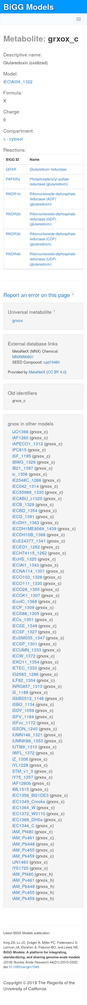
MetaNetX (37, 372)
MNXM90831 (23, 356)
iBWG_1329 (24, 462)
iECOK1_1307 (26, 595)
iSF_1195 (22, 456)
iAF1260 (21, 437)
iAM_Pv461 (24, 837)
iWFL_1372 (24, 753)
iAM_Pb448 (24, 844)
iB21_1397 (23, 468)
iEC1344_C (24, 825)
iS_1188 (20, 692)
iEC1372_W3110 (29, 813)
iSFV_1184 (23, 716)
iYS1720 (21, 868)
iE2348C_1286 (27, 480)
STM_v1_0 (23, 771)
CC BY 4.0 (56, 372)
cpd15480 (52, 362)
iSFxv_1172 (24, 722)
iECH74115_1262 (30, 553)
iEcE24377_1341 (29, 541)
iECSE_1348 (25, 625)
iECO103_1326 (27, 577)
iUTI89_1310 (25, 746)
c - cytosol (13, 139)
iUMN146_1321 (28, 734)
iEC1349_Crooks (29, 801)
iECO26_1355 (26, 589)
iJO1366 (21, 431)
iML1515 (21, 789)
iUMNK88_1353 (28, 740)
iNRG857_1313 (28, 686)
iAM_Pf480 (23, 831)
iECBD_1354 (25, 510)
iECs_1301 (23, 619)
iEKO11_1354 (26, 662)
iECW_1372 (24, 656)
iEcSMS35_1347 (29, 637)
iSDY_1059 (23, 710)
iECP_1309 (23, 607)
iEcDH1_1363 (26, 522)
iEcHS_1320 (25, 559)
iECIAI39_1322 (18, 81)
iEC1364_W (24, 807)
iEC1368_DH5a (28, 819)
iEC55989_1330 (28, 492)
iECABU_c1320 (28, 498)
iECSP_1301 (25, 644)
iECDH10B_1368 (29, 534)
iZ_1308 (20, 759)
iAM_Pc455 (24, 850)
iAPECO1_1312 (28, 443)
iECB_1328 (23, 504)
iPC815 (20, 449)
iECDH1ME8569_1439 (35, 528)
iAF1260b (22, 783)
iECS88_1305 (26, 613)
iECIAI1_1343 (26, 565)
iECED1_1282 (26, 547)
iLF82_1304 (24, 680)
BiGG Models (28, 6)
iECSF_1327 (25, 631)
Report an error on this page (37, 295)
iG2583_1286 (26, 674)
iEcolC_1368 (25, 601)
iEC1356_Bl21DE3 (31, 795)
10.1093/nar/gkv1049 (23, 966)
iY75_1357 (23, 777)
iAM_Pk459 (24, 856)
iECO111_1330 (27, 583)
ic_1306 (20, 474)
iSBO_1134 (24, 704)
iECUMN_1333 (27, 650)
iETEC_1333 (25, 668)
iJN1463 (20, 862)
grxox (17, 320)
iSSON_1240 (25, 728)
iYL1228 (20, 765)
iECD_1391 (24, 516)
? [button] (73, 294)
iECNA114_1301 (29, 571)
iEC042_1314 (26, 486)
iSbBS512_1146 (28, 698)
